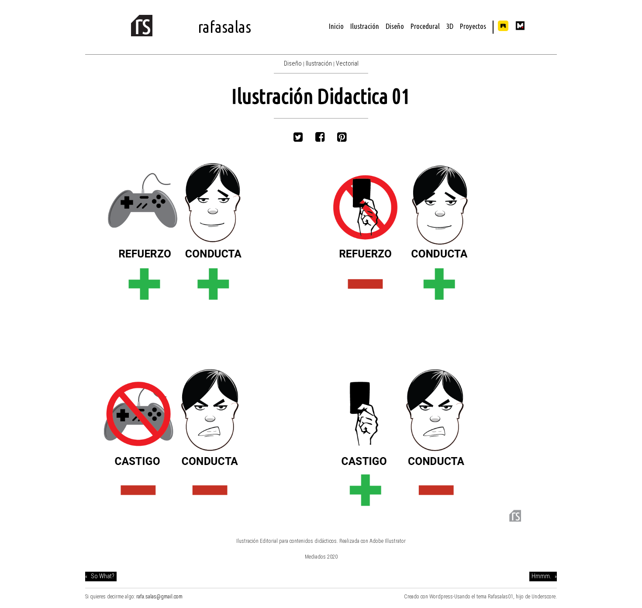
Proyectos (473, 26)
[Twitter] (299, 137)
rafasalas (224, 27)
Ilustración (364, 26)
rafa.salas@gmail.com (159, 597)
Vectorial (347, 63)
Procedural (425, 26)
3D (449, 26)
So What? (102, 576)
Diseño (395, 26)
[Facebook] (321, 137)
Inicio (336, 26)
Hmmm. (541, 576)
